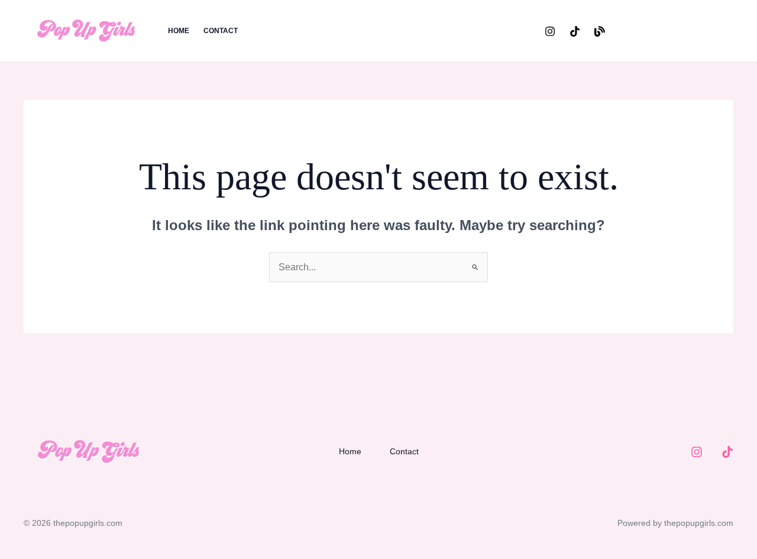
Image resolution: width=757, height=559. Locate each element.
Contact (220, 31)
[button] (679, 31)
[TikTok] (575, 31)
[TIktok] (727, 452)
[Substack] (599, 31)
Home (178, 31)
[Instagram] (550, 31)
